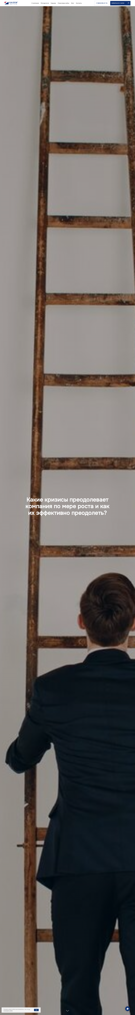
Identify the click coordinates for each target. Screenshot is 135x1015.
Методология (45, 3)
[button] (120, 3)
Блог (72, 3)
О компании (35, 3)
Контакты (79, 3)
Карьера (53, 3)
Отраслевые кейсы (63, 3)
